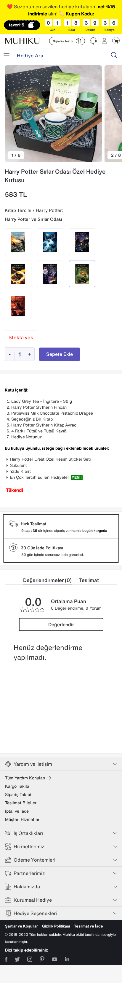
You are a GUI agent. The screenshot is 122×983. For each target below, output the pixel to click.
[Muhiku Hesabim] (104, 41)
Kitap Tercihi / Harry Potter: (34, 210)
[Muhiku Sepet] (116, 40)
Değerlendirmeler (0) (47, 580)
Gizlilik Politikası (56, 926)
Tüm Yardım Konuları (25, 778)
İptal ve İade (17, 811)
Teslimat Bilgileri (21, 803)
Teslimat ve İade (88, 926)
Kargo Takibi (17, 786)
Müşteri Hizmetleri (23, 819)
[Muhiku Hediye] (6, 55)
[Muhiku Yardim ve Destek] (93, 41)
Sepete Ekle (59, 354)
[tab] (51, 580)
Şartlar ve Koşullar (21, 926)
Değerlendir (61, 624)
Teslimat (89, 580)
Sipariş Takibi (18, 795)
